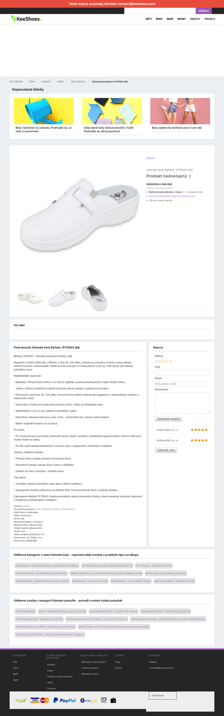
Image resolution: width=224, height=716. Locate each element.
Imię (157, 366)
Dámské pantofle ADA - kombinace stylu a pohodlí (165, 611)
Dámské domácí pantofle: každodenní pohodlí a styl (107, 565)
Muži (15, 674)
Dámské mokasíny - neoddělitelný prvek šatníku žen (41, 573)
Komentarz (161, 389)
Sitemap (51, 688)
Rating (159, 356)
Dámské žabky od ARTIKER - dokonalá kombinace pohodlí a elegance (50, 634)
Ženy (15, 668)
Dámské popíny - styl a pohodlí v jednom (131, 581)
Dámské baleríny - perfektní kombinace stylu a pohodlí (42, 581)
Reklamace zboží (89, 674)
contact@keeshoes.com (136, 4)
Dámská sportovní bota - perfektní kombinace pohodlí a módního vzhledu (106, 573)
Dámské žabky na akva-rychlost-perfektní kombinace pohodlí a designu (114, 626)
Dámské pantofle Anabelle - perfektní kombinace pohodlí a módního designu (168, 619)
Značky (195, 18)
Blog (117, 662)
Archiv (118, 668)
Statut (50, 670)
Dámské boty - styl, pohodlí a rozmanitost (166, 573)
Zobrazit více (166, 450)
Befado (150, 158)
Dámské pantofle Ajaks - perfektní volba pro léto (39, 619)
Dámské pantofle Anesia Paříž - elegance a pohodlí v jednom (45, 626)
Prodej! (210, 18)
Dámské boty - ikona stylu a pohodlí (90, 581)
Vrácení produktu (89, 668)
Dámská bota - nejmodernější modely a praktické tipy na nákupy (47, 565)
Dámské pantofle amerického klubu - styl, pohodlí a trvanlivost (96, 619)
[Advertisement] (112, 50)
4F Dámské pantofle (25, 611)
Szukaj (204, 10)
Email (158, 378)
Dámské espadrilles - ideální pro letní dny (174, 581)
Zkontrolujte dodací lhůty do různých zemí (172, 196)
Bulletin (153, 662)
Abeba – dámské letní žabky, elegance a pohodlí (62, 611)
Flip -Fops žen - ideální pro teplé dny (154, 565)
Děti (15, 662)
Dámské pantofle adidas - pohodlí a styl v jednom (113, 611)
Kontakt (51, 664)
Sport (15, 679)
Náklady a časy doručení (93, 662)
